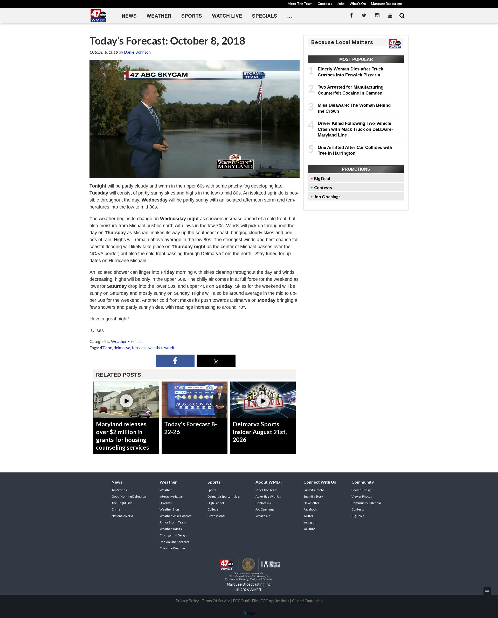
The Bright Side (122, 503)
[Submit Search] (402, 15)
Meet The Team (300, 4)
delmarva (122, 347)
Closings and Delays (173, 535)
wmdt (169, 347)
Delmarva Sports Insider (224, 496)
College (213, 509)
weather (155, 347)
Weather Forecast (127, 341)
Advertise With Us (268, 496)
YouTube (309, 529)
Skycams (166, 503)
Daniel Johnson (137, 51)
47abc (99, 15)
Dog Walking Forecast (174, 542)
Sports (191, 15)
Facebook (310, 509)
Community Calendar (366, 503)
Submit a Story (313, 496)
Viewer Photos (361, 496)
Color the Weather (172, 548)
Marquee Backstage (386, 4)
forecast (139, 347)
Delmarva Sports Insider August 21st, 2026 (260, 431)
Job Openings (327, 196)
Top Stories (119, 490)
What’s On (358, 4)
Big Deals (357, 516)
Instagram (310, 522)
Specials (264, 15)
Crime (116, 509)
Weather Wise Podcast (175, 516)
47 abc (106, 347)
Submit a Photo (313, 490)
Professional (216, 516)
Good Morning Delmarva (129, 496)
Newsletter (311, 503)
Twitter (308, 516)
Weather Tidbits (171, 529)
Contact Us (263, 503)
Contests (324, 4)
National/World (122, 516)
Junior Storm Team (173, 522)
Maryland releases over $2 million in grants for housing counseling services (122, 435)
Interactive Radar (171, 496)
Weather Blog (169, 509)
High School (216, 503)
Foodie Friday (361, 490)
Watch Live (227, 15)
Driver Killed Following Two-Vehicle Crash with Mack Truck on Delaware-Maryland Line (355, 129)
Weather (159, 15)
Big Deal (322, 178)
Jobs (340, 4)
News (129, 15)
